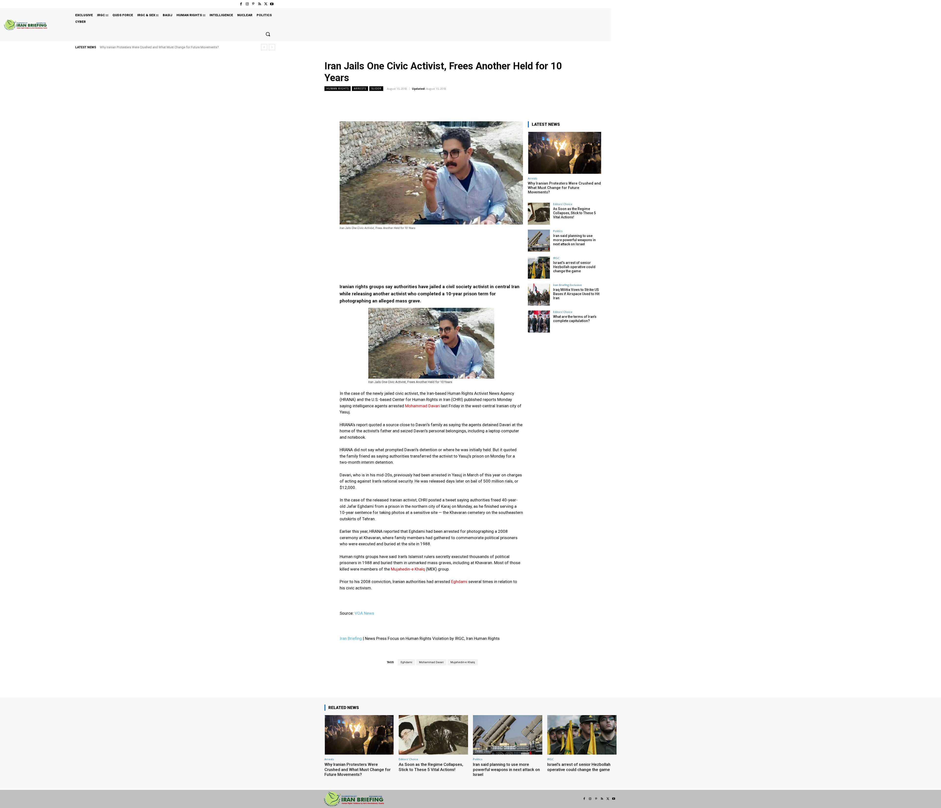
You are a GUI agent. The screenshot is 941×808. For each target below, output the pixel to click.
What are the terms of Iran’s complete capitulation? (574, 319)
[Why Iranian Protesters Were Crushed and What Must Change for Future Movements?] (564, 153)
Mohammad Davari (431, 662)
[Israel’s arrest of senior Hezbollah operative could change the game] (539, 268)
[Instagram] (247, 4)
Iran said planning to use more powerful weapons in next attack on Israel (574, 240)
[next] (272, 47)
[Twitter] (266, 4)
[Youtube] (272, 4)
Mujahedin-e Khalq (462, 662)
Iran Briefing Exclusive (567, 285)
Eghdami (406, 662)
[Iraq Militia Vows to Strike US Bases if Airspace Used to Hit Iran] (539, 295)
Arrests (360, 88)
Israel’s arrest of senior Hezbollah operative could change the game (574, 267)
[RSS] (259, 4)
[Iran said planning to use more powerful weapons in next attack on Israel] (539, 241)
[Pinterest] (253, 4)
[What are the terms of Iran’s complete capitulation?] (539, 322)
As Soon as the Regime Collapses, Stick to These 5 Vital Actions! (574, 213)
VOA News (365, 613)
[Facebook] (241, 4)
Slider (376, 88)
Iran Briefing (351, 638)
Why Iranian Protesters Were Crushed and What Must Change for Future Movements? (159, 47)
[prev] (264, 47)
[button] (268, 34)
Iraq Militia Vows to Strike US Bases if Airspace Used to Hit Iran (576, 294)
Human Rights (337, 88)
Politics (557, 231)
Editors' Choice (562, 204)
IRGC (556, 258)
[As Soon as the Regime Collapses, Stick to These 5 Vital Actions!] (539, 214)
